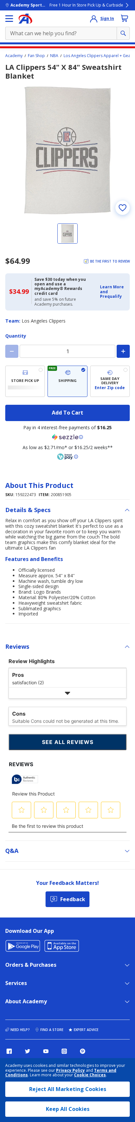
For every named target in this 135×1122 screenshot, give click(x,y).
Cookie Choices (90, 1075)
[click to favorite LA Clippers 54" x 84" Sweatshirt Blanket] (122, 208)
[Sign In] (93, 18)
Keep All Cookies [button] (67, 1109)
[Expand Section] (67, 693)
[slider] (67, 150)
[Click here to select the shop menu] (9, 18)
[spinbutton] (67, 351)
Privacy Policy (70, 1070)
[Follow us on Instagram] (64, 1051)
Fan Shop (36, 55)
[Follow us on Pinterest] (83, 1051)
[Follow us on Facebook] (9, 1051)
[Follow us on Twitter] (27, 1051)
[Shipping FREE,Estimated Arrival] (67, 381)
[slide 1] (67, 233)
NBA (54, 55)
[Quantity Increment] (123, 351)
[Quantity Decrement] (11, 351)
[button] (113, 292)
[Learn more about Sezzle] (67, 437)
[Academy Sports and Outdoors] (25, 18)
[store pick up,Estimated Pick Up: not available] (25, 381)
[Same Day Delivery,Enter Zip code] (109, 381)
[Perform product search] (123, 33)
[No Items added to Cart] (124, 18)
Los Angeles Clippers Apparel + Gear (98, 55)
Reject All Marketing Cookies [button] (67, 1089)
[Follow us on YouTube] (46, 1051)
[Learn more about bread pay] (67, 457)
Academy (14, 55)
